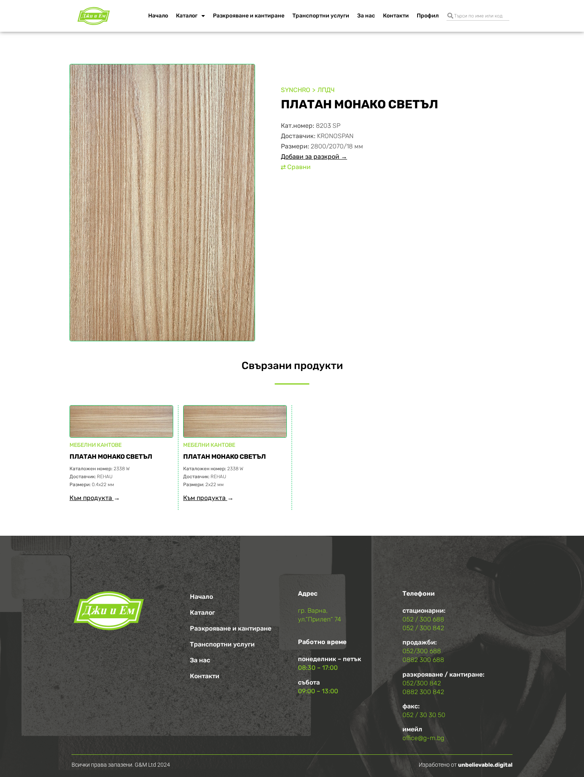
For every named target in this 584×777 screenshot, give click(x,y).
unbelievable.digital (485, 765)
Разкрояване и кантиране (248, 15)
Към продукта (92, 498)
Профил (428, 15)
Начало (158, 15)
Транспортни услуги (320, 15)
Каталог (186, 15)
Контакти (396, 15)
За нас (366, 15)
